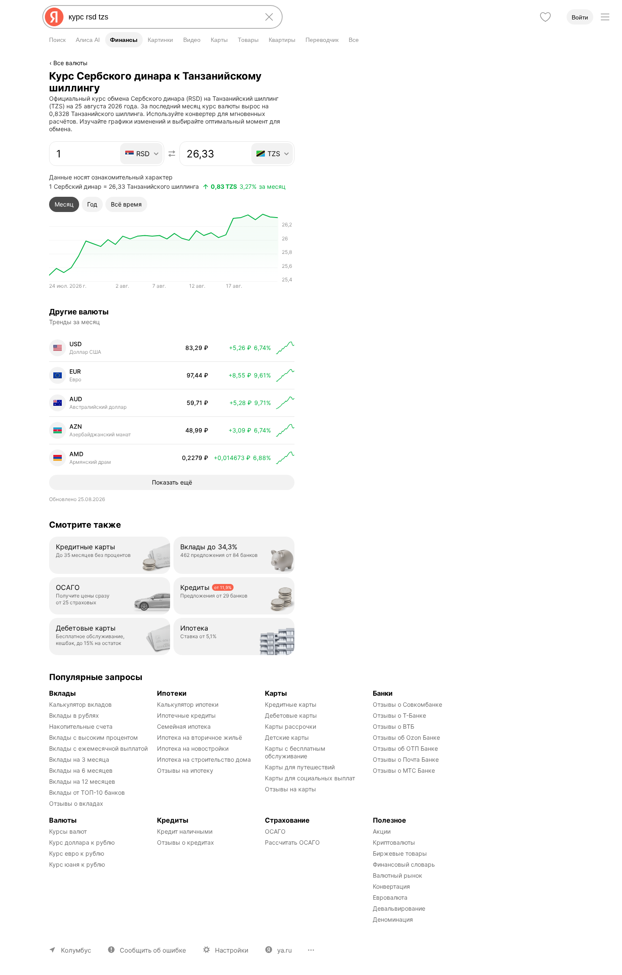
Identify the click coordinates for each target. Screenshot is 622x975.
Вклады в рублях (74, 715)
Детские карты (287, 737)
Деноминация (393, 919)
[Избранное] (545, 17)
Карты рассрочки (290, 726)
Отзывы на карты (290, 789)
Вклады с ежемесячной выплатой (98, 748)
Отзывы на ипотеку (185, 770)
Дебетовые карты (291, 715)
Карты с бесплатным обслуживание (296, 752)
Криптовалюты (394, 842)
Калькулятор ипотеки (187, 704)
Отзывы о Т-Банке (399, 715)
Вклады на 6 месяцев (81, 770)
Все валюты (70, 62)
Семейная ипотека (184, 726)
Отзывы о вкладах (76, 803)
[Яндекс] (54, 17)
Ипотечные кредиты (186, 715)
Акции (382, 831)
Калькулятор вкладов (80, 704)
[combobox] (160, 17)
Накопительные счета (81, 726)
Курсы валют (68, 831)
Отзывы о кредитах (185, 842)
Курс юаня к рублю (77, 864)
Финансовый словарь (404, 864)
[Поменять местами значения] (171, 153)
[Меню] (605, 16)
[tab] (64, 204)
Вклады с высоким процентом (93, 737)
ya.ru (284, 950)
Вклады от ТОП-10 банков (87, 792)
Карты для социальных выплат (310, 778)
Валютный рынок (397, 875)
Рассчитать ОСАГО (292, 842)
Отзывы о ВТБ (393, 726)
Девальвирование (399, 908)
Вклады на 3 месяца (79, 759)
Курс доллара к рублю (82, 842)
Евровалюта (390, 897)
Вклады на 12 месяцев (82, 781)
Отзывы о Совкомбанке (407, 704)
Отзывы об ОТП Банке (405, 748)
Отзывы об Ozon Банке (406, 737)
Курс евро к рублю (76, 853)
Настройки (231, 950)
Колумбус (76, 950)
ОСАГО (275, 831)
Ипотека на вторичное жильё (199, 737)
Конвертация (391, 886)
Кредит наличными (184, 831)
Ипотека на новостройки (192, 748)
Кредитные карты (291, 704)
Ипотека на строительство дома (204, 759)
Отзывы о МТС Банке (404, 770)
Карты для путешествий (300, 767)
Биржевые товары (400, 853)
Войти (580, 17)
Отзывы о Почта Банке (406, 759)
